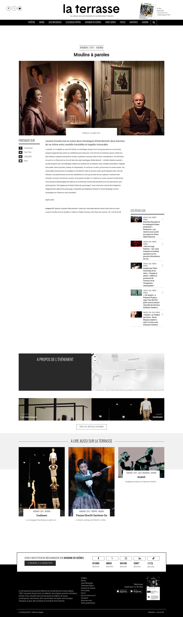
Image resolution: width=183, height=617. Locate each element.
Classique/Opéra (73, 22)
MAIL (26, 161)
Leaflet (97, 390)
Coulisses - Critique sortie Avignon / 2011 (35, 448)
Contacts (84, 598)
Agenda (145, 22)
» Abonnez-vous (162, 13)
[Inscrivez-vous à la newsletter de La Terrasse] (19, 8)
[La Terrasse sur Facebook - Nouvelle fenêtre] (8, 8)
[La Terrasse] (91, 8)
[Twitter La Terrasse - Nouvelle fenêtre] (14, 8)
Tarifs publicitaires (88, 603)
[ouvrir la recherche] (154, 22)
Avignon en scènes (93, 22)
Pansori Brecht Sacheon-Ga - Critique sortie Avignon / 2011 (90, 449)
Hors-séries (110, 22)
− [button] (95, 360)
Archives (134, 22)
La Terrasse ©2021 (25, 612)
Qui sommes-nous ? (88, 595)
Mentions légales (37, 612)
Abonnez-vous (86, 600)
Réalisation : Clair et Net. (156, 612)
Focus (122, 22)
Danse (41, 22)
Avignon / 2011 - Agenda (91, 48)
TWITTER (27, 152)
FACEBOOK (28, 148)
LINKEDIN (28, 156)
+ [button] (95, 356)
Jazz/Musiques (55, 22)
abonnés (95, 565)
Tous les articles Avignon (92, 427)
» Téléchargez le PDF (163, 15)
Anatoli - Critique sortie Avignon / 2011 (133, 448)
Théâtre (31, 22)
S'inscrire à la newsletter (40, 563)
